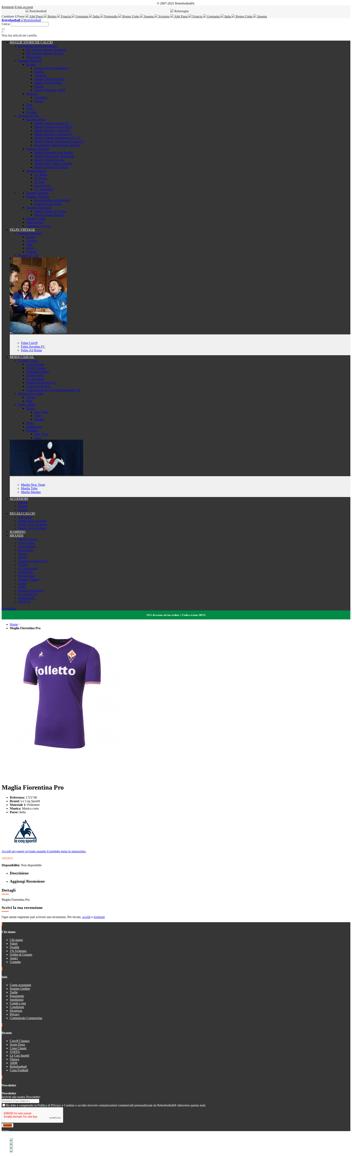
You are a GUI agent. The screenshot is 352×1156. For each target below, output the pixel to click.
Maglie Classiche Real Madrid (53, 152)
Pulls (29, 401)
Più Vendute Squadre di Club (45, 53)
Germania (82, 16)
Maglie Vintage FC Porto (50, 211)
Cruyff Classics (36, 368)
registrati (99, 917)
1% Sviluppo (18, 951)
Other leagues (35, 222)
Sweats (30, 397)
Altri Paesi (36, 16)
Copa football (35, 364)
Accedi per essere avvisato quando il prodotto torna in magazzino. (44, 851)
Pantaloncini (34, 426)
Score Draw (25, 550)
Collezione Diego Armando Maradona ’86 (53, 390)
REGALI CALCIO (22, 513)
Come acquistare (20, 985)
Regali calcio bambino (32, 528)
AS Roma (40, 178)
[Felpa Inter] (38, 332)
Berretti (23, 502)
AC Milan (40, 174)
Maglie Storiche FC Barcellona (54, 156)
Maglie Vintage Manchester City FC (57, 138)
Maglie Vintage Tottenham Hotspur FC (59, 141)
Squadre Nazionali (30, 60)
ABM (21, 587)
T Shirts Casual (28, 360)
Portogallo (110, 16)
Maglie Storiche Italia (48, 82)
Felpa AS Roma (31, 350)
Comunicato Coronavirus (26, 1018)
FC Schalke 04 (27, 594)
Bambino (32, 430)
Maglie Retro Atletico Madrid (53, 163)
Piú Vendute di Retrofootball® (37, 46)
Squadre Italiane (36, 171)
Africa (30, 108)
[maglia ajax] (46, 474)
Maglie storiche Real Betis (51, 167)
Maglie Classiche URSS (49, 90)
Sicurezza (16, 1010)
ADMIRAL (25, 572)
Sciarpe (23, 506)
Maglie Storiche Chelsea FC (52, 130)
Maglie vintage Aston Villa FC (54, 127)
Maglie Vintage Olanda (49, 79)
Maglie (30, 408)
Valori (14, 943)
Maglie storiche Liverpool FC (53, 134)
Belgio (52, 16)
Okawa (22, 554)
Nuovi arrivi (34, 57)
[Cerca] (3, 29)
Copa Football (19, 1070)
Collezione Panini (37, 371)
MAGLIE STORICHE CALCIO (31, 42)
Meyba (22, 557)
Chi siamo (16, 940)
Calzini (22, 509)
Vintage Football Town (41, 382)
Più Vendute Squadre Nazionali (46, 49)
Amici (14, 958)
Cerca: (6, 24)
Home (14, 624)
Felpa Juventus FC (33, 346)
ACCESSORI (19, 498)
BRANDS (16, 535)
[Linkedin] (7, 1129)
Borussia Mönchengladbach (52, 200)
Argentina (40, 97)
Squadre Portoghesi (38, 207)
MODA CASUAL (22, 357)
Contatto (15, 962)
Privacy (15, 1014)
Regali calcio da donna (32, 524)
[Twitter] (4, 1129)
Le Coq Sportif (27, 568)
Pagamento (17, 996)
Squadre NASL (36, 218)
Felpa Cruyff (29, 343)
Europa (30, 64)
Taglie (14, 992)
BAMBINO (17, 532)
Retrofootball (34, 375)
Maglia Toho (29, 488)
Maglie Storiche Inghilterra (51, 68)
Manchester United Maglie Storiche (57, 145)
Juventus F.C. (43, 185)
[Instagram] (6, 1129)
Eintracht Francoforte (48, 204)
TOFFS (23, 565)
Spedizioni (16, 999)
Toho (37, 415)
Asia (29, 105)
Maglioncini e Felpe (31, 393)
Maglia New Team (33, 484)
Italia (96, 16)
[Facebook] (2, 1129)
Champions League (38, 226)
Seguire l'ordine (20, 988)
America (31, 93)
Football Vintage (28, 579)
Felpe (29, 423)
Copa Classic (26, 543)
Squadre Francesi (37, 193)
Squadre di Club (28, 116)
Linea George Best (38, 386)
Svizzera (163, 16)
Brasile (38, 101)
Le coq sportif (35, 379)
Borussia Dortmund (30, 590)
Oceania (31, 112)
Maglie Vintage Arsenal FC (51, 123)
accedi (86, 917)
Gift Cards (24, 517)
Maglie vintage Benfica (49, 215)
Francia (66, 16)
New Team (41, 412)
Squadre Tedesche (38, 196)
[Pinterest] (8, 1129)
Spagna (148, 16)
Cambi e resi (18, 1003)
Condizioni (17, 1007)
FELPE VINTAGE (22, 229)
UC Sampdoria (44, 189)
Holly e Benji (26, 404)
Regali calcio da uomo (32, 521)
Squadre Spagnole (38, 149)
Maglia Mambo (31, 492)
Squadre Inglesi (36, 119)
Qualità (14, 947)
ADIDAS (24, 601)
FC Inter (39, 182)
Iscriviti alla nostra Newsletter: (21, 1097)
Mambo (39, 419)
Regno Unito (131, 16)
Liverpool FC (26, 598)
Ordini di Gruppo (21, 954)
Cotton (22, 583)
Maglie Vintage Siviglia (49, 160)
